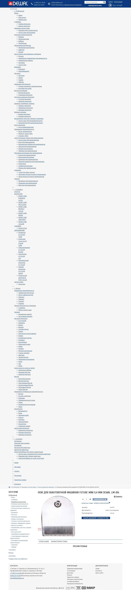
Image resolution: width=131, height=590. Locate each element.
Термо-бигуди (23, 389)
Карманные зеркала (25, 314)
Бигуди (16, 376)
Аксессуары (22, 65)
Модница (21, 419)
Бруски (20, 394)
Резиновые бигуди (24, 387)
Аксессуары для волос (21, 428)
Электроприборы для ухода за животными (28, 452)
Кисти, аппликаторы (25, 131)
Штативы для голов (24, 88)
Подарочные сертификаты (18, 559)
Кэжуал (20, 417)
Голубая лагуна (23, 329)
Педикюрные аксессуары (26, 400)
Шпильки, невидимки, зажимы (24, 103)
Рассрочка (17, 475)
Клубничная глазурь (25, 338)
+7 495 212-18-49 (39, 2)
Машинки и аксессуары (22, 28)
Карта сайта (99, 573)
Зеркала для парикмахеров (27, 146)
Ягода (20, 366)
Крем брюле (22, 342)
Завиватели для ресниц (26, 293)
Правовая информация (74, 568)
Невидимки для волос (25, 108)
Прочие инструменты (25, 148)
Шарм (20, 361)
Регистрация (118, 2)
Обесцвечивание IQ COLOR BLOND (24, 250)
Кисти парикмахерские (26, 127)
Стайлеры (17, 22)
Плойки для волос (24, 24)
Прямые (21, 37)
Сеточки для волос (24, 99)
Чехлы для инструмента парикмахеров (31, 176)
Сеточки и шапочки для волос (24, 97)
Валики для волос (24, 114)
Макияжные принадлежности (24, 129)
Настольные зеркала (25, 316)
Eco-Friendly (22, 321)
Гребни (20, 80)
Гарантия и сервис (20, 480)
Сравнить (119, 496)
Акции (16, 462)
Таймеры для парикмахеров (27, 151)
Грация (20, 331)
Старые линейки (23, 353)
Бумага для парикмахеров (27, 155)
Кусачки (21, 56)
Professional (20, 11)
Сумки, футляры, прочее (26, 172)
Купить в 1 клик (87, 503)
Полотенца (22, 164)
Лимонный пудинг (24, 344)
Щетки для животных (21, 450)
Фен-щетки (22, 17)
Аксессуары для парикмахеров (28, 140)
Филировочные (23, 39)
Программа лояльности (75, 583)
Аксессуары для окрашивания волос (30, 121)
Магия (20, 346)
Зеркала (17, 312)
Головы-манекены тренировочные (30, 86)
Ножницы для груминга (21, 443)
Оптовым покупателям (75, 579)
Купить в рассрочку (101, 503)
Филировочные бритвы (26, 47)
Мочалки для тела (24, 372)
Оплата (16, 471)
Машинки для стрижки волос (28, 30)
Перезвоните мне (95, 5)
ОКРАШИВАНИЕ (19, 230)
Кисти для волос (19, 125)
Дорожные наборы (24, 370)
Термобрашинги (23, 71)
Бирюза (21, 327)
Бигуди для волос (24, 93)
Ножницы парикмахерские (23, 35)
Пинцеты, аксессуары (25, 133)
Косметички (18, 409)
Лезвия (20, 52)
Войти (111, 2)
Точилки (21, 303)
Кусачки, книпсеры (24, 396)
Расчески (17, 73)
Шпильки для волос (25, 110)
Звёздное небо (23, 415)
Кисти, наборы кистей (25, 295)
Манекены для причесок (22, 84)
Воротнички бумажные (26, 157)
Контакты (17, 484)
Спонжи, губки (23, 136)
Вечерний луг (22, 411)
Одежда (17, 179)
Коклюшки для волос (25, 95)
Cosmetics (19, 189)
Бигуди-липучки (23, 381)
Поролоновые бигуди (25, 385)
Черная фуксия (23, 357)
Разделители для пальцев (26, 404)
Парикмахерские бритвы (22, 45)
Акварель (21, 323)
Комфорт (21, 340)
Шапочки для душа (24, 374)
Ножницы (21, 62)
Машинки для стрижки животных (29, 456)
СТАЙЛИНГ (17, 226)
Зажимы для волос (24, 105)
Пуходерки (17, 445)
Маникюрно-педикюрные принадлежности (32, 58)
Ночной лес (22, 424)
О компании (71, 571)
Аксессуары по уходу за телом (24, 368)
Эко (19, 364)
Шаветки (21, 50)
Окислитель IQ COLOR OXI (22, 256)
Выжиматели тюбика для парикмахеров (31, 144)
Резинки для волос (24, 116)
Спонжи (21, 301)
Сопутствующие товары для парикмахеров (28, 138)
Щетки (20, 78)
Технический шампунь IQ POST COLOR (22, 278)
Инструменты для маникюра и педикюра (27, 54)
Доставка (17, 467)
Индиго (20, 336)
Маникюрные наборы (25, 60)
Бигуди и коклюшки (20, 90)
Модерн (21, 348)
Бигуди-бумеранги (24, 379)
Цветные (21, 355)
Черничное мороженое (26, 359)
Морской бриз (23, 422)
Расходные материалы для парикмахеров (28, 153)
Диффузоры (22, 19)
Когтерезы (17, 441)
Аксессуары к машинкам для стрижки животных (34, 454)
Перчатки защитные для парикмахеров (31, 161)
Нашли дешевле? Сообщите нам (95, 518)
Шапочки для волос (25, 101)
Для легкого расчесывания (27, 333)
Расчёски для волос (20, 318)
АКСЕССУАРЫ (18, 282)
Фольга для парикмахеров (27, 168)
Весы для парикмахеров (26, 142)
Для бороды (22, 43)
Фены (16, 13)
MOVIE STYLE (22, 228)
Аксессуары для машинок (26, 32)
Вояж (20, 413)
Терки (20, 407)
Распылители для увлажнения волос (30, 123)
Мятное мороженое (25, 351)
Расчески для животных (22, 447)
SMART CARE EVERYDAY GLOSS (22, 198)
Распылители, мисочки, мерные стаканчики (28, 118)
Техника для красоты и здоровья (25, 305)
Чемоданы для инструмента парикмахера (32, 174)
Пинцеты (21, 297)
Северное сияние (24, 426)
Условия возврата (73, 581)
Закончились (99, 499)
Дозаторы (21, 284)
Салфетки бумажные (25, 166)
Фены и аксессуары (25, 310)
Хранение (17, 170)
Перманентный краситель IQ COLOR (23, 263)
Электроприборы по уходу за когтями (31, 458)
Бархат (20, 325)
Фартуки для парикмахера (27, 185)
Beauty (18, 288)
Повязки (21, 299)
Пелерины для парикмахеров (28, 159)
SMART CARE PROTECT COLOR (22, 209)
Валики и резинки (20, 112)
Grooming (19, 439)
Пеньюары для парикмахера (27, 183)
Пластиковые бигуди (25, 383)
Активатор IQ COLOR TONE (22, 235)
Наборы (21, 41)
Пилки (20, 402)
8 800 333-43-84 (39, 5)
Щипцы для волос (24, 26)
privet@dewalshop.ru (17, 578)
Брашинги (17, 67)
